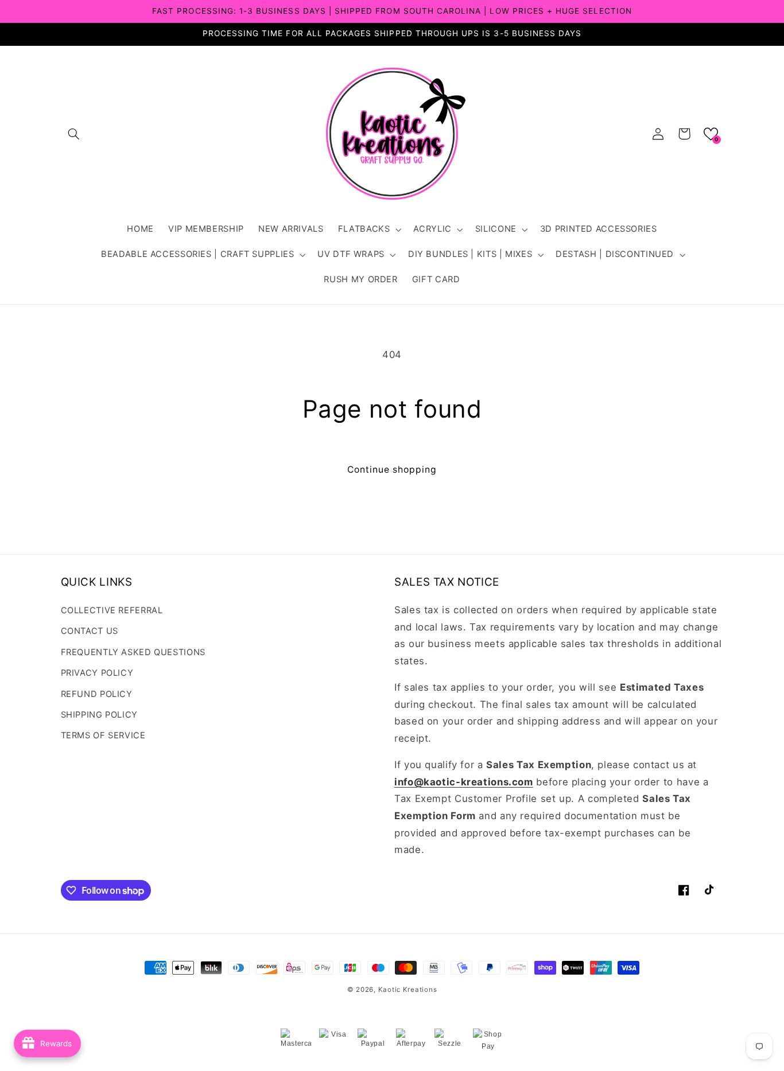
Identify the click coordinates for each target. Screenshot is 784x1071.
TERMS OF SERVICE (103, 735)
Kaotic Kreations (407, 990)
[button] (74, 133)
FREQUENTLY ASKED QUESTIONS (133, 652)
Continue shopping (392, 469)
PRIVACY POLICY (97, 673)
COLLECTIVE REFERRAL (112, 610)
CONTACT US (89, 631)
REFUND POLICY (97, 694)
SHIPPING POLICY (99, 715)
